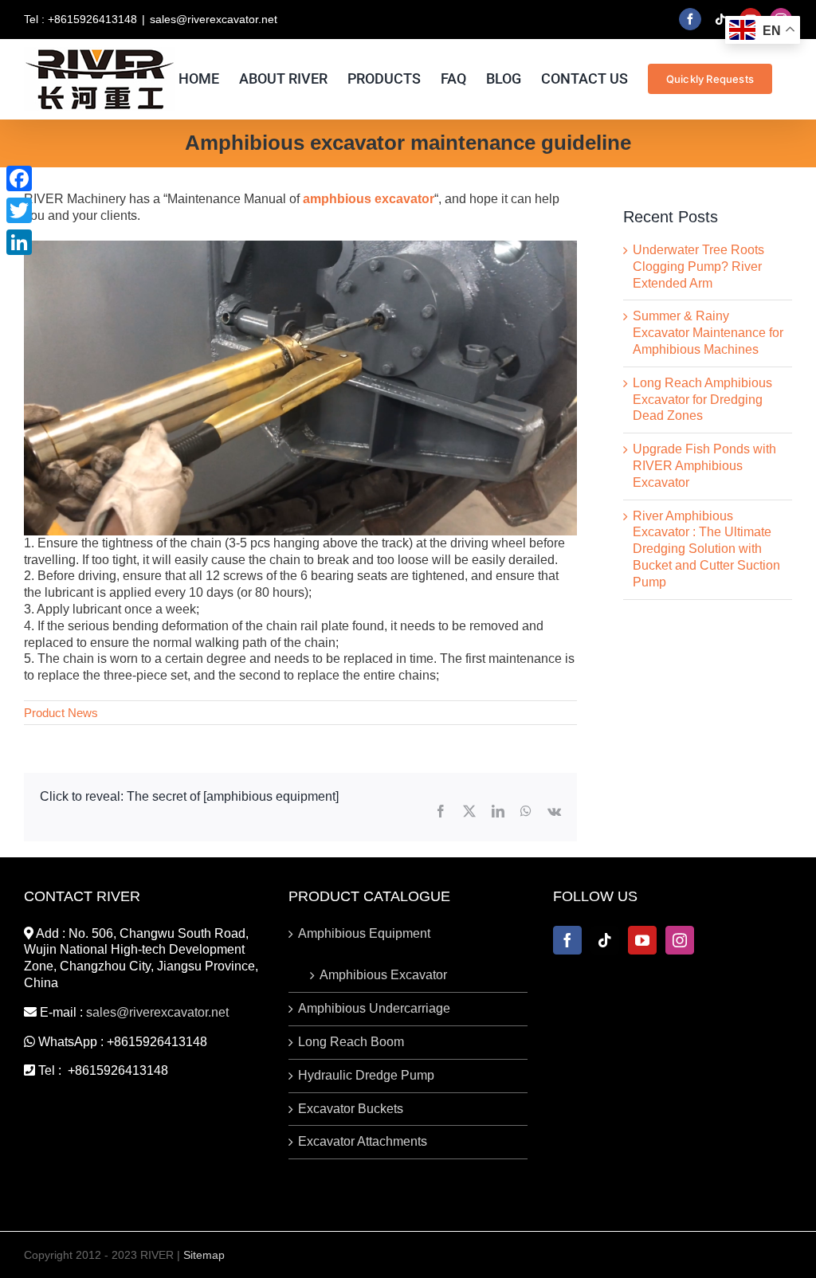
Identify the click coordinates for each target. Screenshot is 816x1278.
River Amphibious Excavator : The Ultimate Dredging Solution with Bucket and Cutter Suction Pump (706, 549)
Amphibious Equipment (364, 933)
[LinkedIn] (19, 242)
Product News (61, 712)
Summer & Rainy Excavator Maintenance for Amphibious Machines (708, 332)
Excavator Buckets (350, 1108)
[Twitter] (19, 210)
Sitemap (204, 1255)
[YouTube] (642, 940)
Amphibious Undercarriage (374, 1008)
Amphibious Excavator (383, 975)
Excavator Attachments (362, 1141)
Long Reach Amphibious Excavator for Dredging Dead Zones (702, 399)
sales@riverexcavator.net (213, 19)
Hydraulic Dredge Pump (366, 1075)
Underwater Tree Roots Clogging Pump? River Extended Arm (698, 266)
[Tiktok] (604, 940)
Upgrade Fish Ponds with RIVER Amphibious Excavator (704, 465)
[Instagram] (679, 940)
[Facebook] (567, 940)
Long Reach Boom (351, 1042)
